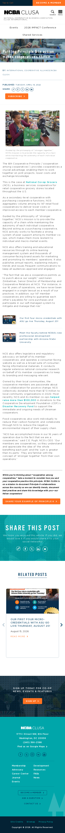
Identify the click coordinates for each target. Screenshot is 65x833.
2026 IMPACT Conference (40, 28)
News (37, 778)
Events (14, 28)
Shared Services (32, 35)
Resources (40, 770)
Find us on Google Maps (31, 747)
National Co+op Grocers (41, 182)
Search (53, 15)
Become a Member (31, 793)
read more (18, 636)
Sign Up (31, 701)
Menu (60, 15)
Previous (3, 625)
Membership (19, 766)
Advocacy (17, 770)
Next (61, 625)
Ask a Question (31, 798)
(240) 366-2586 (32, 742)
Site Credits (17, 822)
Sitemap (31, 822)
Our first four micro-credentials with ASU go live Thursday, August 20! (30, 622)
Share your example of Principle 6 (30, 501)
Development (41, 766)
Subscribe (15, 96)
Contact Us (31, 804)
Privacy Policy (46, 822)
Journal (16, 778)
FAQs (36, 774)
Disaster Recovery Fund (18, 406)
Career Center (20, 774)
